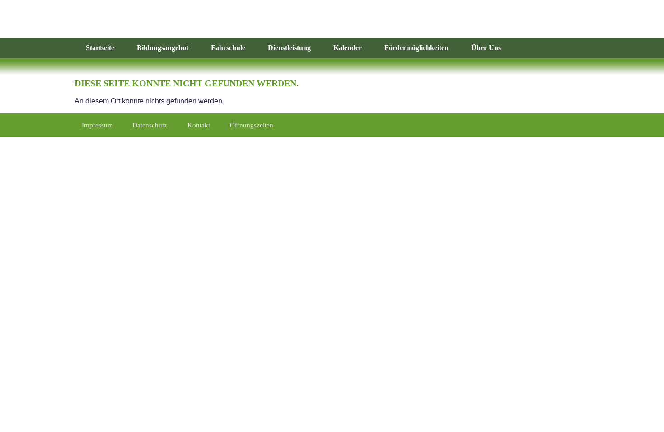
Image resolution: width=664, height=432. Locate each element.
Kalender (347, 48)
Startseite (100, 48)
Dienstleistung (289, 48)
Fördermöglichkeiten (416, 48)
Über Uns (486, 48)
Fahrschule (228, 48)
